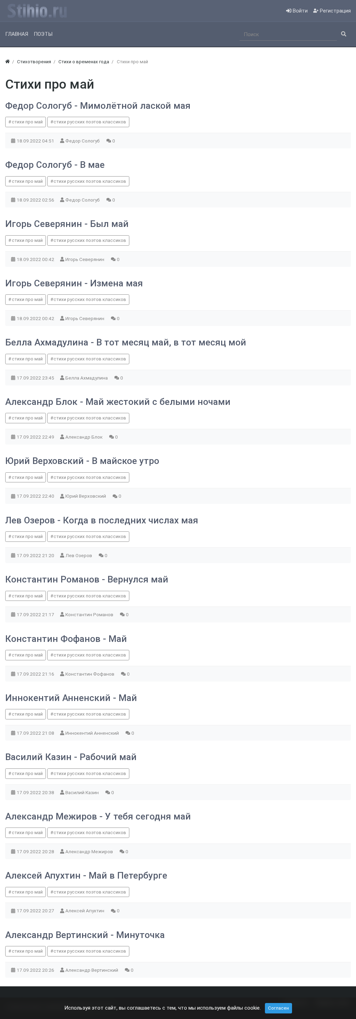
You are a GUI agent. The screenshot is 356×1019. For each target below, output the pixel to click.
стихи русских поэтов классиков (90, 121)
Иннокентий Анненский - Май (71, 698)
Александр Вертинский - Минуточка (85, 935)
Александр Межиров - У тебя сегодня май (98, 816)
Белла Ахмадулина (87, 378)
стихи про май (27, 121)
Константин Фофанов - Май (66, 639)
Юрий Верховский (86, 496)
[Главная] (7, 61)
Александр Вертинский (92, 970)
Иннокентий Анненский (92, 733)
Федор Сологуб (83, 141)
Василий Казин (82, 792)
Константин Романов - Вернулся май (86, 579)
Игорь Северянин (85, 259)
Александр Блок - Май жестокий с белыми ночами (117, 402)
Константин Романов (89, 614)
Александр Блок (84, 437)
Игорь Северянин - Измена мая (74, 283)
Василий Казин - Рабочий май (71, 757)
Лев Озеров (79, 555)
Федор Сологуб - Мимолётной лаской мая (98, 105)
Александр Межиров (89, 851)
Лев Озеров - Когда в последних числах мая (101, 520)
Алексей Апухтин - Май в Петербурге (86, 875)
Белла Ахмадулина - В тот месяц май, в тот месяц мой (125, 342)
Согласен (278, 1008)
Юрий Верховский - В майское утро (82, 461)
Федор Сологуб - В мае (55, 165)
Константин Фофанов (90, 674)
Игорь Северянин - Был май (67, 224)
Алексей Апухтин (85, 910)
